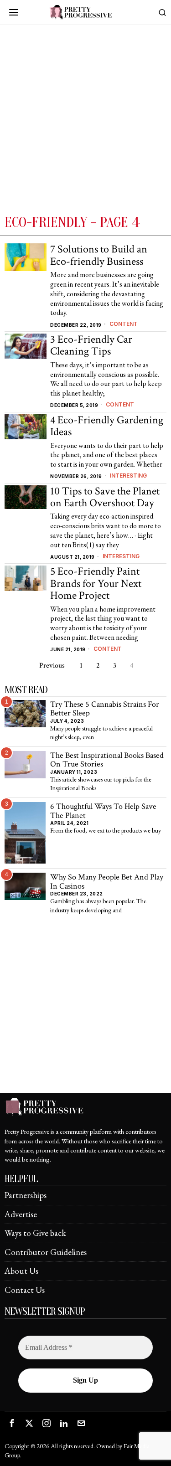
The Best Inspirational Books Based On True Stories (107, 760)
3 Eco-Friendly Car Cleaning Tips (91, 346)
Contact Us (25, 1290)
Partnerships (26, 1195)
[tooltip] (12, 1423)
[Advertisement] (85, 123)
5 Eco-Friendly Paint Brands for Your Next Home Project (95, 584)
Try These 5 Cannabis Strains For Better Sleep (104, 709)
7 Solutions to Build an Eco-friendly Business (98, 255)
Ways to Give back (35, 1233)
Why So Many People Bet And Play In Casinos (106, 881)
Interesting (128, 475)
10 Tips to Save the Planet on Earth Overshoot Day (105, 497)
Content (123, 323)
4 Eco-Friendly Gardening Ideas (106, 426)
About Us (21, 1270)
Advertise (21, 1214)
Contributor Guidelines (46, 1252)
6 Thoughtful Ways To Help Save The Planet (103, 811)
